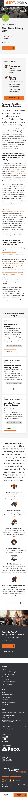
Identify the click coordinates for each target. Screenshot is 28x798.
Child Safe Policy (6, 726)
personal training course (17, 171)
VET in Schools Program (8, 681)
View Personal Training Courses (11, 672)
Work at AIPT (5, 704)
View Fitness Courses (8, 674)
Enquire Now (7, 48)
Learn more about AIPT (12, 603)
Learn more (9, 351)
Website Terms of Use (15, 776)
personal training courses (9, 252)
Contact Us (6, 651)
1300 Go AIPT (5, 795)
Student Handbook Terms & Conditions (13, 712)
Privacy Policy (5, 717)
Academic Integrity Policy (9, 729)
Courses (4, 669)
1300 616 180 (19, 780)
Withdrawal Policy (7, 724)
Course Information (7, 684)
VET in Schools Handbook (9, 715)
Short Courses (6, 679)
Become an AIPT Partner (9, 702)
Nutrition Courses (7, 676)
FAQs (3, 692)
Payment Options (6, 697)
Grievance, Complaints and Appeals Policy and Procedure (11, 721)
